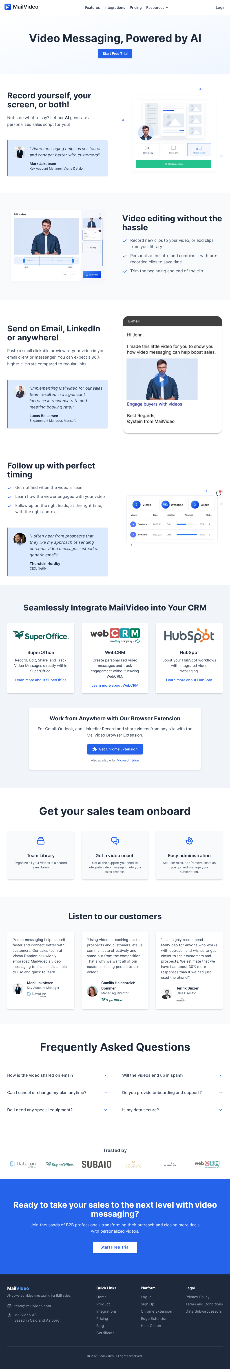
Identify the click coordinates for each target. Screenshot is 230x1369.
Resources (155, 7)
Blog (100, 1325)
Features (92, 7)
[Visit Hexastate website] (133, 1164)
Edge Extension (154, 1318)
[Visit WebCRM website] (207, 1164)
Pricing (136, 7)
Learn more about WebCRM (114, 685)
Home (101, 1297)
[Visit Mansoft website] (170, 1164)
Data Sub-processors (204, 1311)
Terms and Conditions (204, 1304)
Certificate (105, 1333)
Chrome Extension (156, 1311)
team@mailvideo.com (32, 1306)
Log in (146, 1297)
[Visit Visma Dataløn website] (23, 1164)
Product (103, 1304)
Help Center (151, 1325)
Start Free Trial (115, 53)
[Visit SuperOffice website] (60, 1164)
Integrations (114, 7)
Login (221, 7)
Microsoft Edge (128, 760)
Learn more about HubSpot (189, 680)
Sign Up (147, 1304)
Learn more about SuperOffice (40, 680)
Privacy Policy (198, 1297)
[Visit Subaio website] (96, 1164)
